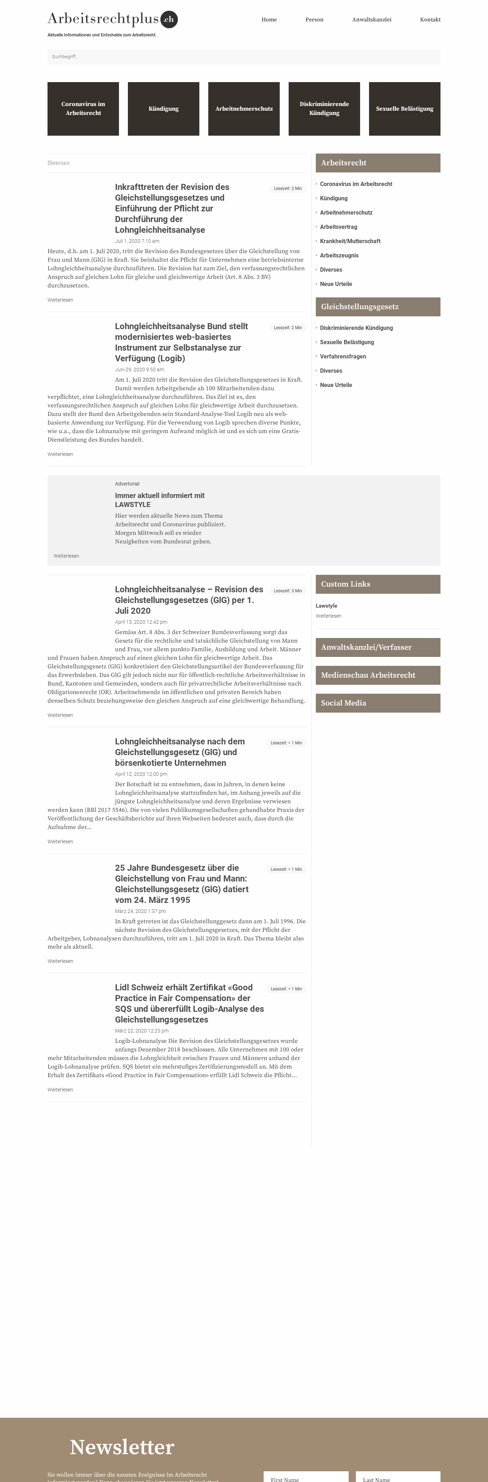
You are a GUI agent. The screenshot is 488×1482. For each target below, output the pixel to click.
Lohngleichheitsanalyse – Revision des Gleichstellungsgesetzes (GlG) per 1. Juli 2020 (189, 600)
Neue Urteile (336, 284)
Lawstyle (326, 606)
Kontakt (430, 19)
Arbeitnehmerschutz (346, 212)
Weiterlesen (60, 300)
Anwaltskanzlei (372, 19)
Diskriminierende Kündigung (356, 328)
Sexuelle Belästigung (347, 342)
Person (314, 19)
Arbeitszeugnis (339, 255)
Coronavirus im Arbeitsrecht (356, 184)
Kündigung (334, 198)
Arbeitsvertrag (338, 226)
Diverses (331, 269)
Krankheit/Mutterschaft (350, 241)
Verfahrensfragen (343, 356)
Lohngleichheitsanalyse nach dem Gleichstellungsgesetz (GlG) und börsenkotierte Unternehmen (180, 752)
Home (269, 19)
